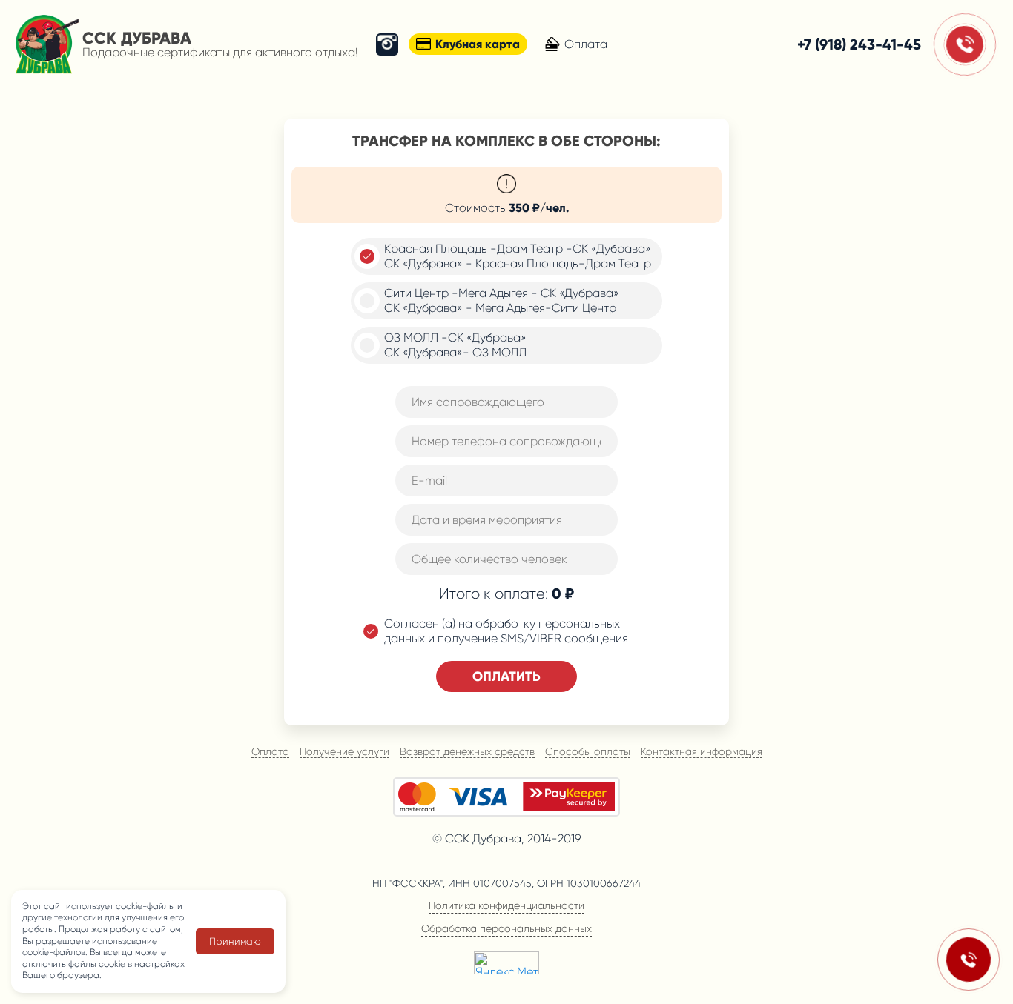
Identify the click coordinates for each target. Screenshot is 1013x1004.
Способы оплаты (587, 751)
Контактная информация (701, 751)
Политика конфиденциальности (506, 905)
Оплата (585, 44)
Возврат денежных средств (467, 751)
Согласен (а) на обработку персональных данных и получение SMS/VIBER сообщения (506, 630)
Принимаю (235, 941)
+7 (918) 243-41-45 (859, 44)
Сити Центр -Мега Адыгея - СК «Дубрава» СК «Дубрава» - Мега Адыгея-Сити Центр (501, 300)
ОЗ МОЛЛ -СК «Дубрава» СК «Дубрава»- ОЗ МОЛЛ (455, 344)
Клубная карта (477, 44)
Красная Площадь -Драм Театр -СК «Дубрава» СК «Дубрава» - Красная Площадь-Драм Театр (517, 256)
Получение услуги (344, 751)
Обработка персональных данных (506, 928)
